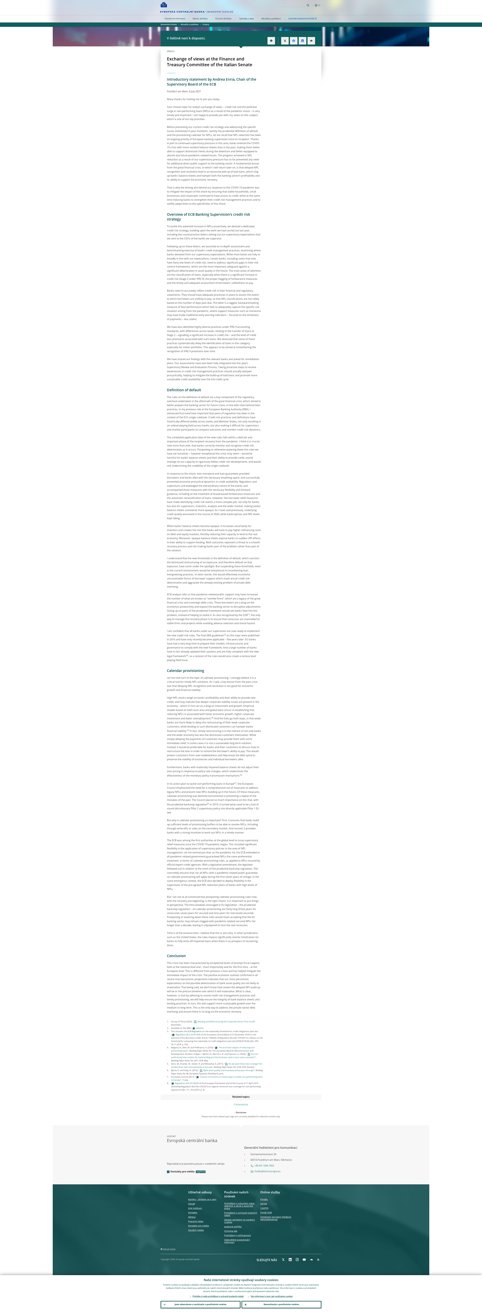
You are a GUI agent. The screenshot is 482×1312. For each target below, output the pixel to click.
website (199, 1028)
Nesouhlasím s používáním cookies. (281, 1305)
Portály (264, 1200)
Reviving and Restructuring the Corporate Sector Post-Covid (226, 1022)
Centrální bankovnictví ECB (301, 19)
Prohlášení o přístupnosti (237, 1235)
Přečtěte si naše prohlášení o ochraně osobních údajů (218, 1297)
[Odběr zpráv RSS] (318, 1260)
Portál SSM (266, 1213)
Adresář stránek (169, 1249)
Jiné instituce (195, 1208)
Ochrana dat (230, 1231)
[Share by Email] (311, 41)
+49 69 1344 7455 (264, 1166)
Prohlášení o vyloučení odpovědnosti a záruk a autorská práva (239, 1206)
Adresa (191, 1217)
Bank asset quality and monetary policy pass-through (228, 1071)
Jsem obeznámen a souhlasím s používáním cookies (200, 1305)
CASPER (264, 1208)
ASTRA (263, 1204)
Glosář (191, 1204)
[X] (283, 1260)
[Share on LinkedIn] (302, 41)
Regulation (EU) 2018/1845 (188, 1035)
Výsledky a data (246, 19)
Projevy (206, 24)
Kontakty (192, 1213)
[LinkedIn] (290, 1260)
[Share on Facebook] (293, 41)
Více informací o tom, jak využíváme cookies (272, 1297)
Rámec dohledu (200, 19)
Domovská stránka (169, 24)
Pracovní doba (195, 1221)
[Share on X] (285, 41)
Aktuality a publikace (271, 19)
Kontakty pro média (182, 1172)
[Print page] (271, 41)
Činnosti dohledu (223, 19)
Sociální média (196, 1230)
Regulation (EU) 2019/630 (187, 1084)
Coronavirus (241, 1104)
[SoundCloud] (311, 1260)
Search (308, 5)
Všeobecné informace (175, 19)
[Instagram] (297, 1260)
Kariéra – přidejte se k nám (202, 1200)
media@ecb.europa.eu (267, 1171)
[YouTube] (304, 1260)
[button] (312, 5)
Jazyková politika (233, 1227)
